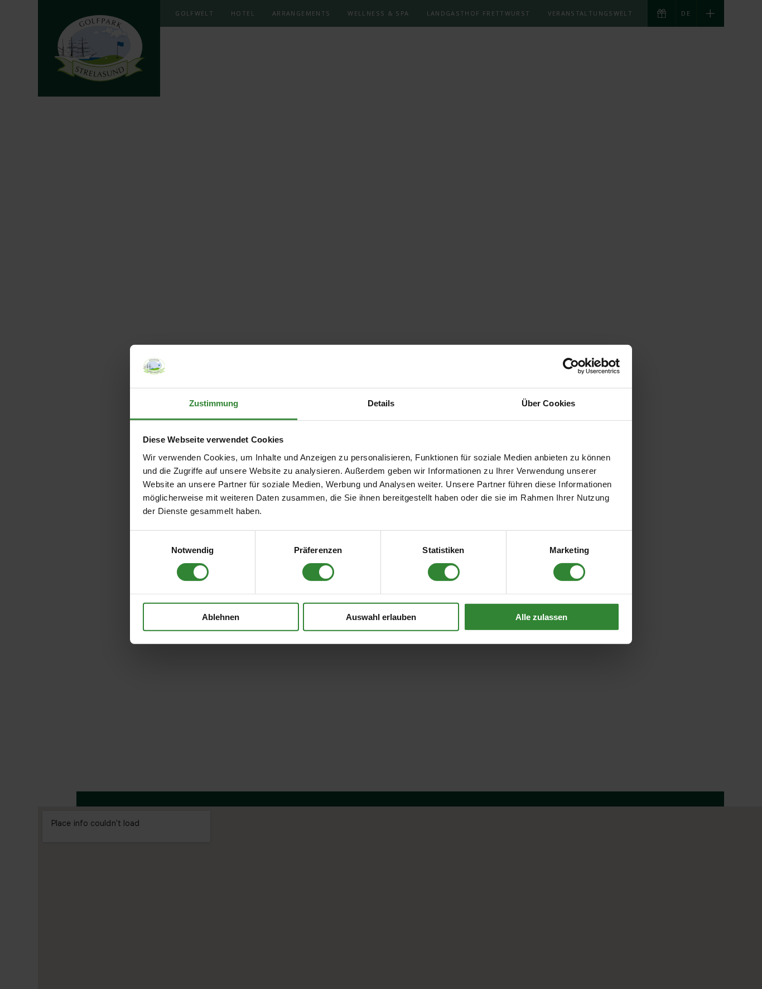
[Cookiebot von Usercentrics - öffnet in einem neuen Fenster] (571, 366)
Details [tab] (381, 403)
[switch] (318, 572)
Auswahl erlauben (381, 616)
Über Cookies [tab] (548, 403)
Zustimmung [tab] (214, 403)
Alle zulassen (541, 616)
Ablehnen (220, 616)
